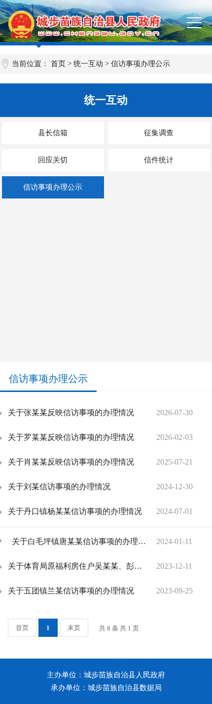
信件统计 (159, 160)
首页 (58, 64)
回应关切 (53, 160)
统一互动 (88, 64)
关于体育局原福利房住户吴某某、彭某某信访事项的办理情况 (78, 566)
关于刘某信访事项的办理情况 (59, 486)
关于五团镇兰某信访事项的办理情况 (71, 591)
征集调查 (159, 133)
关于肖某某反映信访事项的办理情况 (71, 462)
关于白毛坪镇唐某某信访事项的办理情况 (78, 541)
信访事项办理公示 (52, 187)
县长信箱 (53, 133)
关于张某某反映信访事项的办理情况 (71, 412)
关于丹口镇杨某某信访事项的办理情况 (75, 511)
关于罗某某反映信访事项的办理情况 (71, 437)
